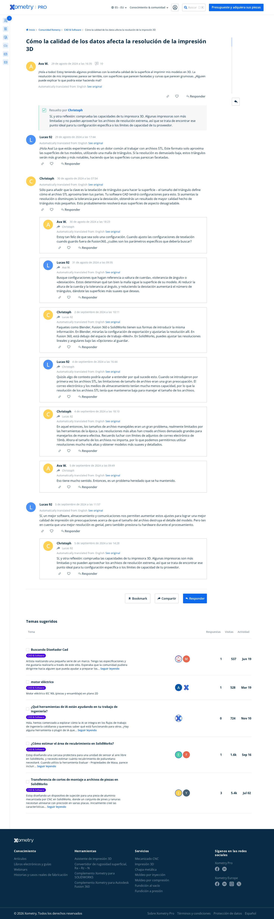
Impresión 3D (144, 864)
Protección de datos (228, 913)
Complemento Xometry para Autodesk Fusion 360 (102, 885)
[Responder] (236, 102)
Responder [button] (72, 164)
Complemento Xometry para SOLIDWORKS (95, 875)
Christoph (75, 110)
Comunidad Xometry (49, 29)
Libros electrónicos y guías (32, 864)
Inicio (32, 29)
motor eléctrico (42, 682)
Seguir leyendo (109, 668)
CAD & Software (72, 29)
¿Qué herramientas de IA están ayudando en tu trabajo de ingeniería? (74, 709)
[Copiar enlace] (168, 96)
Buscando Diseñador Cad (49, 650)
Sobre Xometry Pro (160, 913)
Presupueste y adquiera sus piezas (236, 7)
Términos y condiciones (194, 913)
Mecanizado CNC (147, 859)
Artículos (20, 859)
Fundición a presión (149, 891)
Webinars (20, 870)
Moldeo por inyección (150, 875)
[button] (137, 598)
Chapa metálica (146, 870)
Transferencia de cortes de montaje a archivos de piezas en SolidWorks (74, 782)
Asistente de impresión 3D (93, 859)
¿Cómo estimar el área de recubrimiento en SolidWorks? (72, 743)
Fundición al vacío (147, 886)
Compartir (169, 598)
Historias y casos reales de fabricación (41, 875)
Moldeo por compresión (152, 880)
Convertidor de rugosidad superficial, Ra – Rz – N (101, 866)
